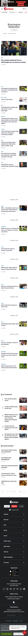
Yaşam (5, 535)
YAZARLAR (20, 12)
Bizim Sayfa (7, 546)
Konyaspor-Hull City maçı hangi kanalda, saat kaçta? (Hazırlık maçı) (9, 355)
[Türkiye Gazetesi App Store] (14, 571)
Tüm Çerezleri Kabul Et (6, 634)
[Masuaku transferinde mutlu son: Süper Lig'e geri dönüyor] (23, 286)
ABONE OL (14, 506)
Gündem (6, 514)
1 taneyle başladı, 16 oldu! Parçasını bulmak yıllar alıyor (9, 474)
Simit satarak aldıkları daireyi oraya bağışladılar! (9, 450)
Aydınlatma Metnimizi (6, 630)
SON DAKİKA (4, 12)
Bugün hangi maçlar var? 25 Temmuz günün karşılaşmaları (9, 366)
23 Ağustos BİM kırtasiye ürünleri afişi (11, 407)
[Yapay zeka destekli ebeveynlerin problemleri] (23, 469)
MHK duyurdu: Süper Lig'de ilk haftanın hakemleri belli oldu (9, 268)
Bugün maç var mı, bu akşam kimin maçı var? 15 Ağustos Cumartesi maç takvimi (10, 230)
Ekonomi (6, 519)
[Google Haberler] (14, 510)
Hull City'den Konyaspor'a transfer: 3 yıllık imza (8, 249)
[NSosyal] (24, 589)
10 (20, 491)
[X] (4, 589)
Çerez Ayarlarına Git (18, 634)
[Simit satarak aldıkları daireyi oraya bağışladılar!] (23, 454)
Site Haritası (15, 620)
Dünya (5, 530)
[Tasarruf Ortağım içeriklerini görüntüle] (13, 12)
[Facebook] (7, 589)
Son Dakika (8, 620)
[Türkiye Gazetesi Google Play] (14, 575)
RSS (21, 620)
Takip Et (14, 30)
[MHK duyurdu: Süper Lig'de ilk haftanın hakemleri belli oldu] (23, 267)
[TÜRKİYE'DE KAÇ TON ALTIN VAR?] (23, 485)
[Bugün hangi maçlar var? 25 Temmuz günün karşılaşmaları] (23, 366)
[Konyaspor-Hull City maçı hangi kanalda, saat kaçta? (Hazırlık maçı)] (23, 353)
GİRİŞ (23, 8)
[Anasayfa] (14, 502)
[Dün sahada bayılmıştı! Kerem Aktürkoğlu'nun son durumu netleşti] (14, 48)
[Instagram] (17, 589)
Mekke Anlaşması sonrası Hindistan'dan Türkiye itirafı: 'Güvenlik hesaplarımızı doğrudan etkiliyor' (11, 418)
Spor (2, 206)
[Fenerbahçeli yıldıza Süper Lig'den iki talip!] (23, 323)
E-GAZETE (7, 506)
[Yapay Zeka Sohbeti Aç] (25, 633)
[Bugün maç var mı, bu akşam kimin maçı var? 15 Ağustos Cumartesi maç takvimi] (23, 228)
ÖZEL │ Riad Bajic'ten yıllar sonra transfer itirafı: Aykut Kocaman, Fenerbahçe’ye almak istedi (10, 209)
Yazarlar (6, 551)
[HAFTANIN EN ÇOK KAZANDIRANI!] (23, 461)
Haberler (3, 226)
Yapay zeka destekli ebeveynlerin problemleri (9, 466)
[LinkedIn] (11, 589)
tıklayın (17, 598)
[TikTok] (21, 589)
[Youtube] (14, 589)
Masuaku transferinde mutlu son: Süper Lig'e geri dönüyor (10, 287)
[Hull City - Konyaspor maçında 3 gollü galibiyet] (23, 342)
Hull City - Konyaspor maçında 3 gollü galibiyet (9, 343)
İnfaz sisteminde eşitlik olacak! (11, 399)
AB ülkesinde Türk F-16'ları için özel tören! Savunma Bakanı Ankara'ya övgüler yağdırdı (12, 436)
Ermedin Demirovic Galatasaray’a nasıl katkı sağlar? (11, 427)
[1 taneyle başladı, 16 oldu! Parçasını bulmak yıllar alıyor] (23, 477)
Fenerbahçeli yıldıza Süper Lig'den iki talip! (10, 324)
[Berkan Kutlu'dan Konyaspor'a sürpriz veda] (23, 305)
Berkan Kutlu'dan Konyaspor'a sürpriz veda (9, 305)
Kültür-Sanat (7, 541)
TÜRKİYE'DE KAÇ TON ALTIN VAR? (8, 482)
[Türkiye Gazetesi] (9, 9)
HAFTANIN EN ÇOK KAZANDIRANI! (6, 458)
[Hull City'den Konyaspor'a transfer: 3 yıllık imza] (23, 248)
